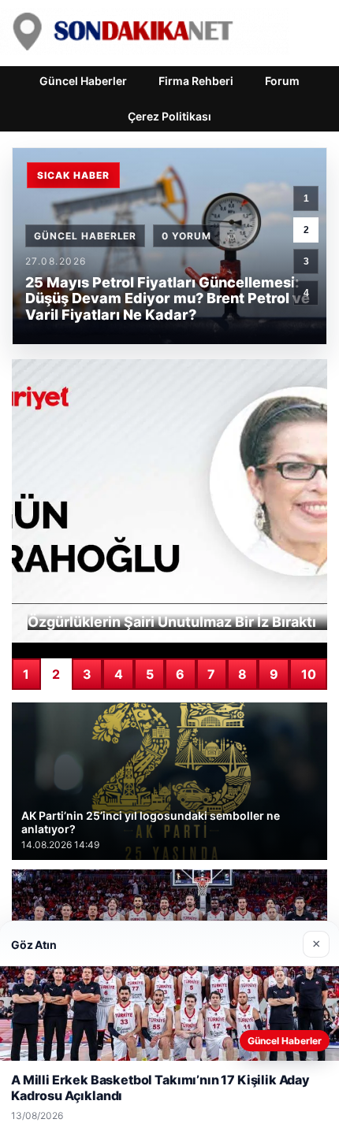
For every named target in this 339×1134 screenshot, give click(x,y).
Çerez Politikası (169, 116)
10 (308, 674)
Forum (282, 80)
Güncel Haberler (83, 80)
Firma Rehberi (195, 80)
